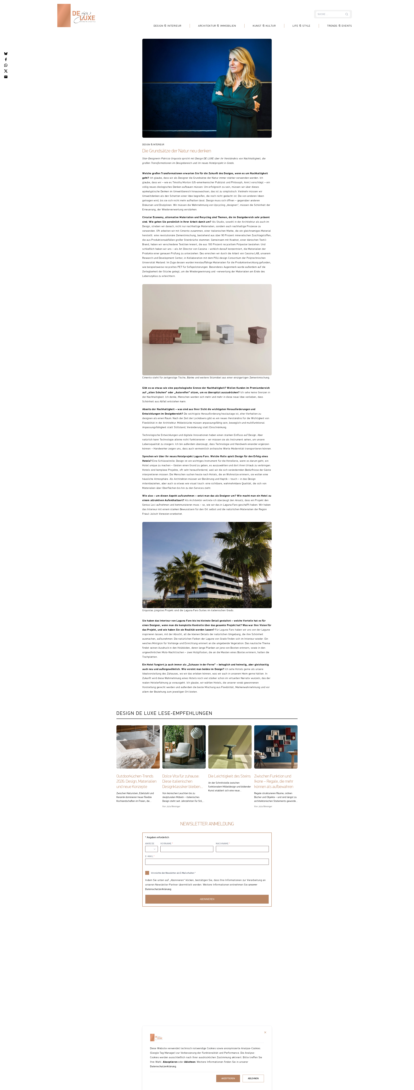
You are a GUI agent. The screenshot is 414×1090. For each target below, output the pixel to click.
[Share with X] (6, 71)
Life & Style (301, 25)
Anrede (149, 843)
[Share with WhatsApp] (6, 65)
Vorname (166, 843)
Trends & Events (339, 25)
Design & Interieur (167, 25)
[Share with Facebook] (6, 59)
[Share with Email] (6, 77)
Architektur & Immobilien (217, 25)
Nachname (222, 843)
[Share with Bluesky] (6, 54)
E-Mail (149, 856)
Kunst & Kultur (264, 25)
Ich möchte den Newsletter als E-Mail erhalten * (173, 873)
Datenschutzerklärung (163, 1066)
